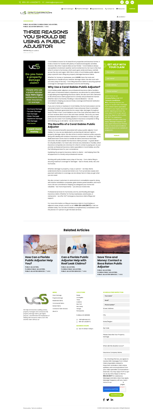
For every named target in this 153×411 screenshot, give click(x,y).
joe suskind (35, 51)
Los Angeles (79, 297)
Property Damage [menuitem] (82, 9)
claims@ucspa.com (84, 319)
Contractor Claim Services (60, 309)
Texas (78, 300)
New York (79, 304)
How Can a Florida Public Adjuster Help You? (39, 260)
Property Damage (58, 298)
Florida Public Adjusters (47, 24)
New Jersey (79, 306)
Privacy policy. (27, 408)
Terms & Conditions (112, 100)
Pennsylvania (80, 311)
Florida (78, 295)
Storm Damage (57, 295)
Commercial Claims (58, 303)
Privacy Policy (110, 98)
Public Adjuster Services (33, 27)
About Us (55, 311)
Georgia (78, 309)
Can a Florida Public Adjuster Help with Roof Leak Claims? (74, 260)
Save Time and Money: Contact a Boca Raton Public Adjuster (109, 262)
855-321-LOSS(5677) (85, 322)
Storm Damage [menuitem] (68, 9)
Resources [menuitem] (121, 9)
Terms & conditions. (36, 408)
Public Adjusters (30, 24)
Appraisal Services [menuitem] (97, 9)
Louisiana (79, 302)
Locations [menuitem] (122, 17)
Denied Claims (57, 306)
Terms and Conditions (111, 384)
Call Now (132, 9)
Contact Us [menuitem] (110, 9)
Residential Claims (58, 300)
